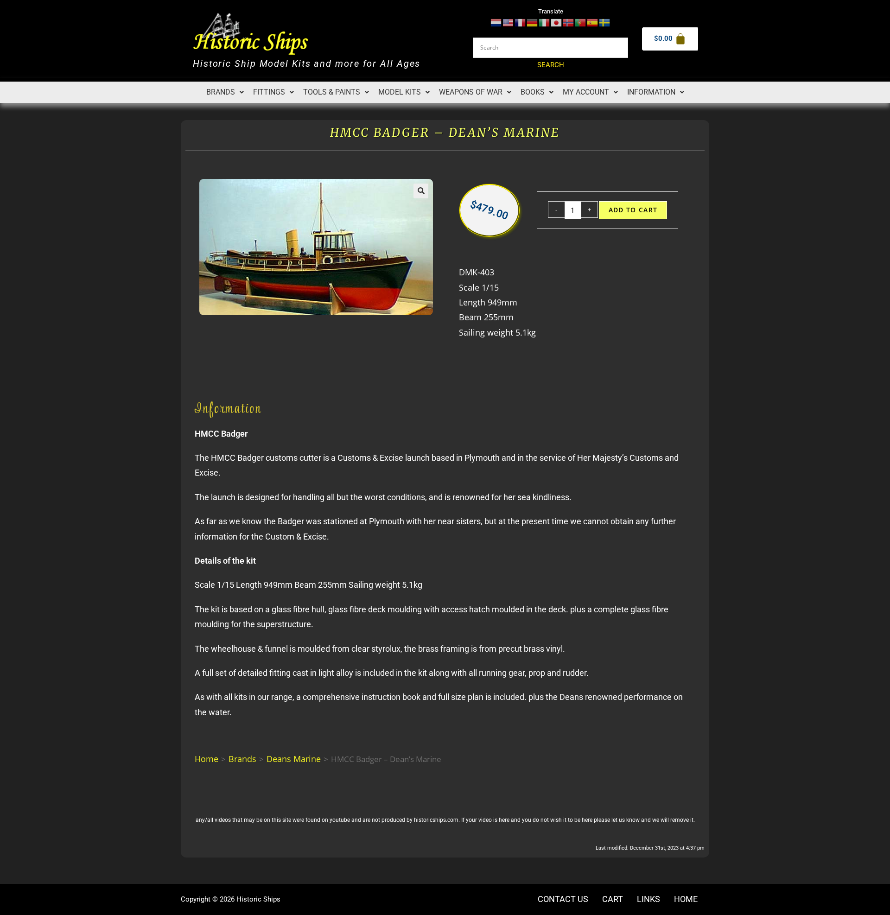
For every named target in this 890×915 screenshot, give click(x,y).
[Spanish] (593, 22)
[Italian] (545, 22)
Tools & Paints (331, 92)
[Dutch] (496, 22)
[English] (508, 22)
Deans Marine (294, 758)
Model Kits (399, 92)
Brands (220, 92)
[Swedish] (605, 22)
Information (651, 92)
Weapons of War (470, 92)
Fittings (269, 92)
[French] (521, 22)
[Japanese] (557, 22)
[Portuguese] (581, 22)
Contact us (563, 899)
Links (648, 899)
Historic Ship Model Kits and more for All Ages (306, 63)
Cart (612, 899)
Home (206, 758)
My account (586, 92)
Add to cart (633, 210)
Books (533, 92)
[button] (225, 92)
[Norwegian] (569, 22)
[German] (533, 22)
